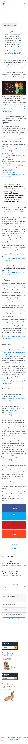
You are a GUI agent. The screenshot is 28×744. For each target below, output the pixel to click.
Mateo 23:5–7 (12, 379)
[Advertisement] (14, 717)
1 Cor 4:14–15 (18, 166)
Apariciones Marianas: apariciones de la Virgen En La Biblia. (14, 562)
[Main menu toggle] (24, 4)
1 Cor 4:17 (11, 153)
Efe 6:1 (14, 172)
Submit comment (14, 619)
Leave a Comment (5, 565)
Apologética (13, 565)
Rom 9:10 (9, 270)
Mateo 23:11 (12, 396)
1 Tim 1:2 (5, 147)
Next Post (14, 548)
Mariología (19, 565)
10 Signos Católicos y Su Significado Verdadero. (10, 572)
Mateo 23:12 (13, 411)
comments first (19, 587)
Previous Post (14, 544)
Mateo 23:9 (22, 350)
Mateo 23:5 (23, 107)
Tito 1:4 (10, 159)
